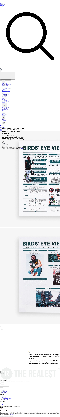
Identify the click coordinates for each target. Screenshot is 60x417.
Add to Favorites (5, 144)
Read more (21, 148)
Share (3, 145)
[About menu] (2, 6)
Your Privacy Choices (17, 406)
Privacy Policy (4, 397)
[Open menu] (7, 76)
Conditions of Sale (5, 399)
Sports (1, 3)
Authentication (4, 391)
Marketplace (2, 5)
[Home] (1, 2)
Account (3, 403)
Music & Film (2, 4)
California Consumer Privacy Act (7, 398)
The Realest (4, 392)
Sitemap (3, 404)
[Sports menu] (2, 3)
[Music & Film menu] (4, 4)
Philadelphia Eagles (2, 125)
